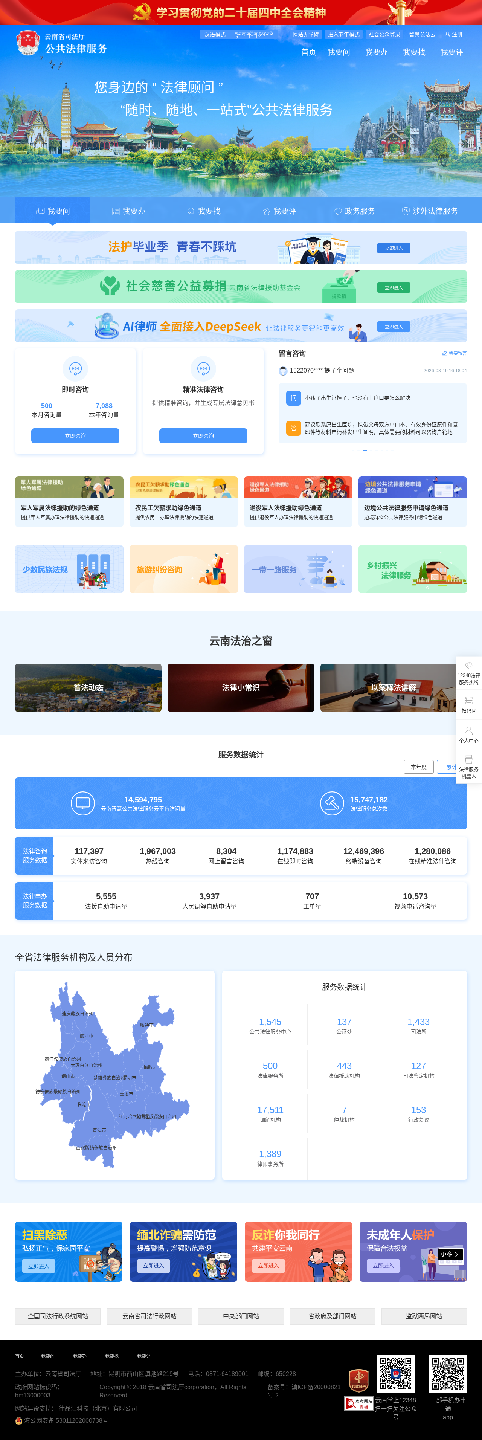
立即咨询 (75, 436)
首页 (308, 52)
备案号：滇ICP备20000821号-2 (304, 1391)
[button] (353, 450)
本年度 (419, 767)
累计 (452, 767)
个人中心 (469, 741)
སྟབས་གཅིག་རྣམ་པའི (254, 34)
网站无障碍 (306, 34)
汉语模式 (215, 34)
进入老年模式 (344, 34)
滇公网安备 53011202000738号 (66, 1420)
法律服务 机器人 (469, 773)
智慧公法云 (422, 34)
